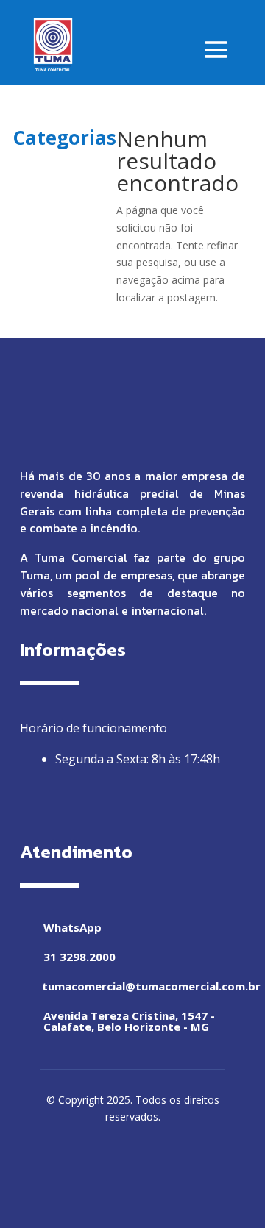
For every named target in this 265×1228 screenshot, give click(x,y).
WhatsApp (72, 927)
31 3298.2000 (79, 956)
